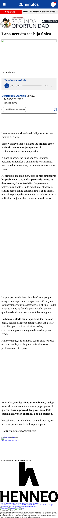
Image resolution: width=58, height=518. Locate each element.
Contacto (48, 505)
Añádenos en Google (15, 109)
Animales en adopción (13, 96)
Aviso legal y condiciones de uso (9, 503)
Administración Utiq (39, 505)
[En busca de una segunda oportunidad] (29, 23)
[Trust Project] (8, 437)
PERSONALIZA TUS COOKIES (23, 505)
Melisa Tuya (10, 103)
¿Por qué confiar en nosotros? (10, 440)
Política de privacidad (25, 503)
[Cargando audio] (6, 85)
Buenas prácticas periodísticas (13, 506)
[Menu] (4, 4)
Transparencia (9, 505)
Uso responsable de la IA (29, 506)
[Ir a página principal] (29, 4)
